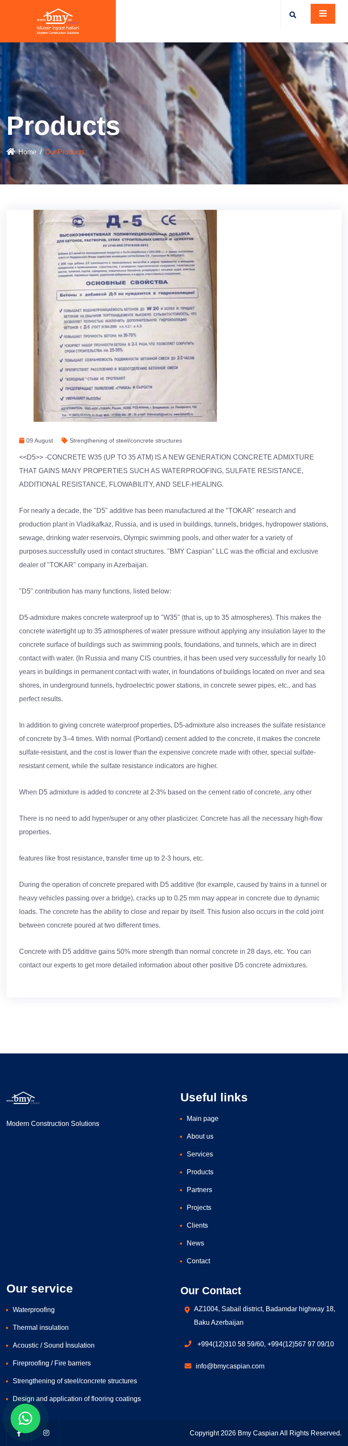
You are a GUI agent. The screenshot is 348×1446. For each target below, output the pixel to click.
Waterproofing (34, 1309)
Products (200, 1172)
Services (200, 1154)
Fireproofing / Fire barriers (52, 1363)
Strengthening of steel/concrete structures (75, 1381)
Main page (203, 1118)
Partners (199, 1189)
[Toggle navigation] (323, 14)
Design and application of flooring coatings (77, 1398)
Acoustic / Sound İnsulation (54, 1345)
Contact (198, 1261)
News (195, 1243)
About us (200, 1136)
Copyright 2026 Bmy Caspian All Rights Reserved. (266, 1433)
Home (27, 152)
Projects (199, 1207)
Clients (197, 1225)
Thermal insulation (41, 1327)
